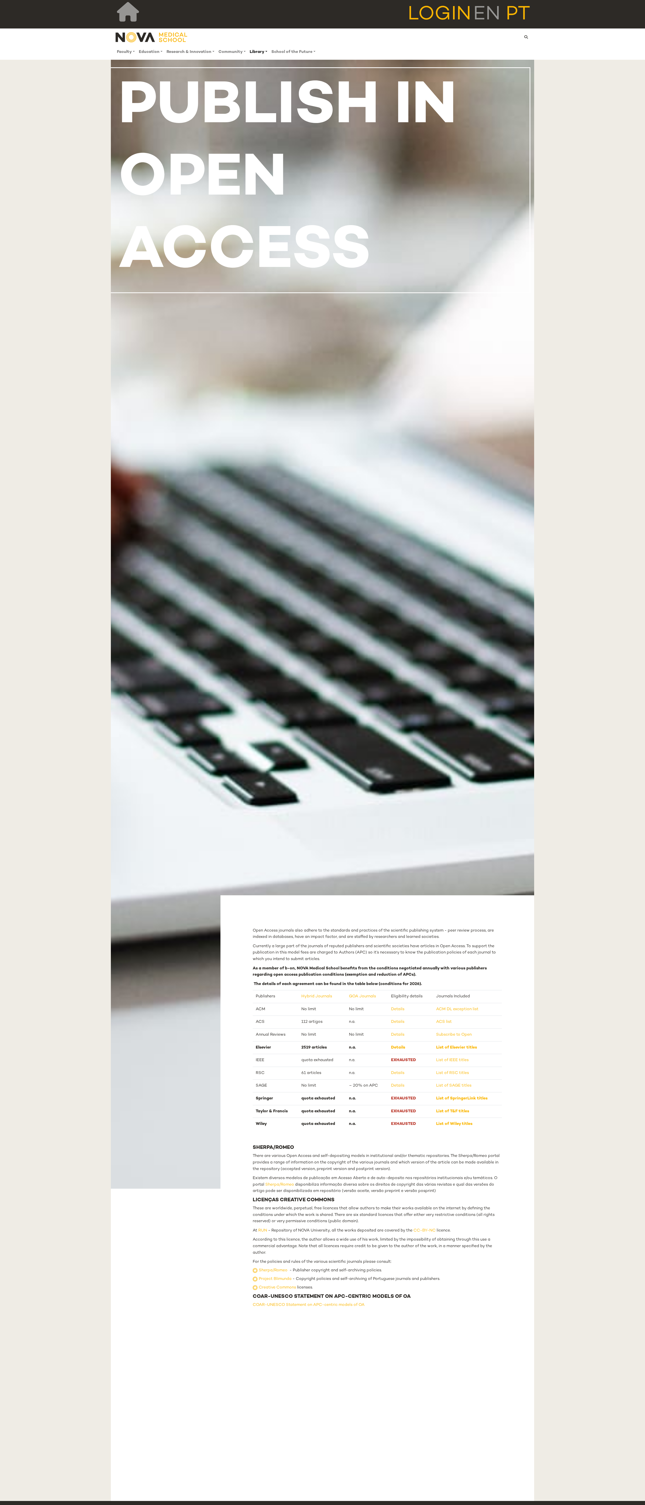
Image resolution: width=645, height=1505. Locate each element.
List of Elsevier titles (456, 1048)
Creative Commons (277, 1287)
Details (397, 1009)
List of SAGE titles (453, 1086)
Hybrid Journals (316, 996)
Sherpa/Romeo (279, 1185)
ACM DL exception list (457, 1009)
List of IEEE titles (452, 1060)
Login (439, 14)
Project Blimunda (275, 1279)
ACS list (444, 1022)
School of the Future (291, 52)
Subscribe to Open (454, 1035)
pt (518, 14)
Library (257, 52)
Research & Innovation (189, 52)
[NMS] (151, 37)
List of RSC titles (452, 1073)
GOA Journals (362, 996)
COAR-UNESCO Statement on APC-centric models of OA (309, 1305)
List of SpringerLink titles (462, 1098)
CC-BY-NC (424, 1230)
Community (230, 52)
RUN (262, 1230)
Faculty (124, 52)
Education (149, 52)
